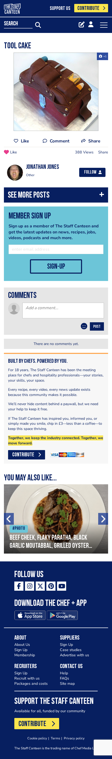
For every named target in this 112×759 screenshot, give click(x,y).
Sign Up (20, 649)
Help (64, 673)
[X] (40, 586)
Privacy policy (74, 738)
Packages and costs (31, 683)
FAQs (64, 678)
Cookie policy (37, 738)
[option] (56, 92)
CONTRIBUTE (88, 8)
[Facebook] (18, 586)
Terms (55, 738)
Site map (67, 683)
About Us (22, 644)
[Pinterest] (50, 586)
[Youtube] (61, 586)
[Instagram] (29, 586)
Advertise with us (74, 655)
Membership (24, 655)
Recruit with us (27, 678)
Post (97, 327)
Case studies (71, 649)
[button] (56, 196)
